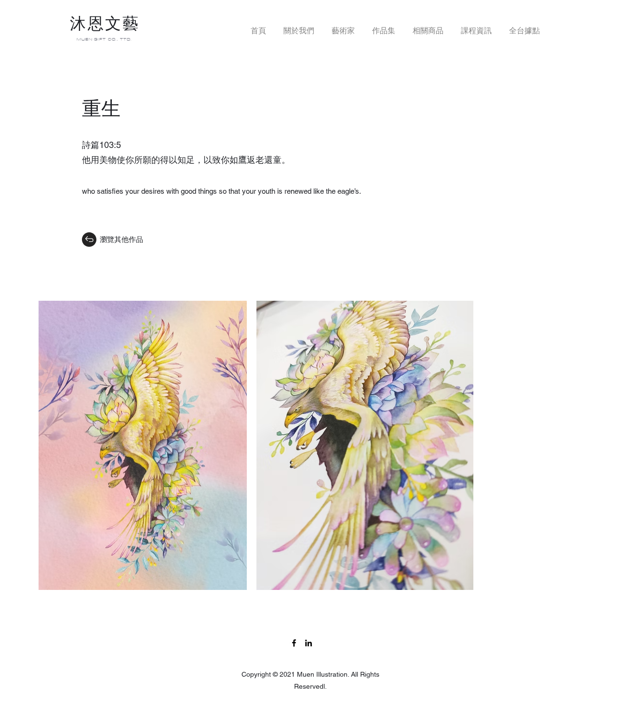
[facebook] (294, 643)
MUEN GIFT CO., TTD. (104, 39)
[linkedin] (308, 643)
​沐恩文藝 (105, 23)
